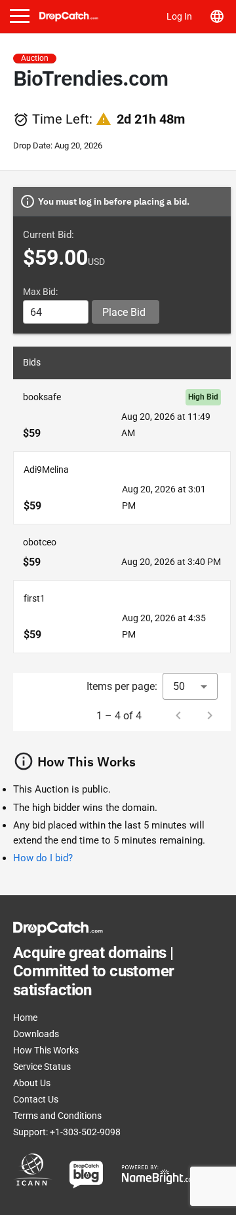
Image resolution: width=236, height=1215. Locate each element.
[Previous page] (178, 715)
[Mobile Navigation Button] (20, 16)
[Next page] (210, 715)
